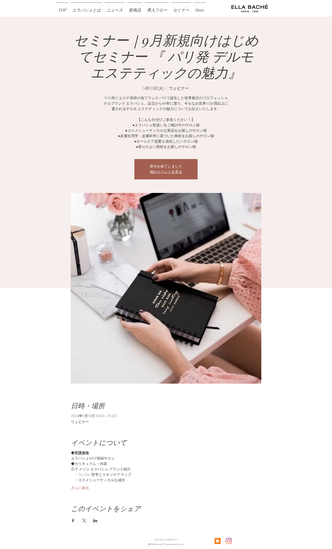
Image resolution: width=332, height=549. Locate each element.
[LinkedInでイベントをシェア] (95, 520)
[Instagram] (229, 541)
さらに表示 (80, 488)
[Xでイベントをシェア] (84, 520)
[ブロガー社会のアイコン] (218, 541)
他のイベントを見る (166, 171)
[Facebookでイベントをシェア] (73, 520)
